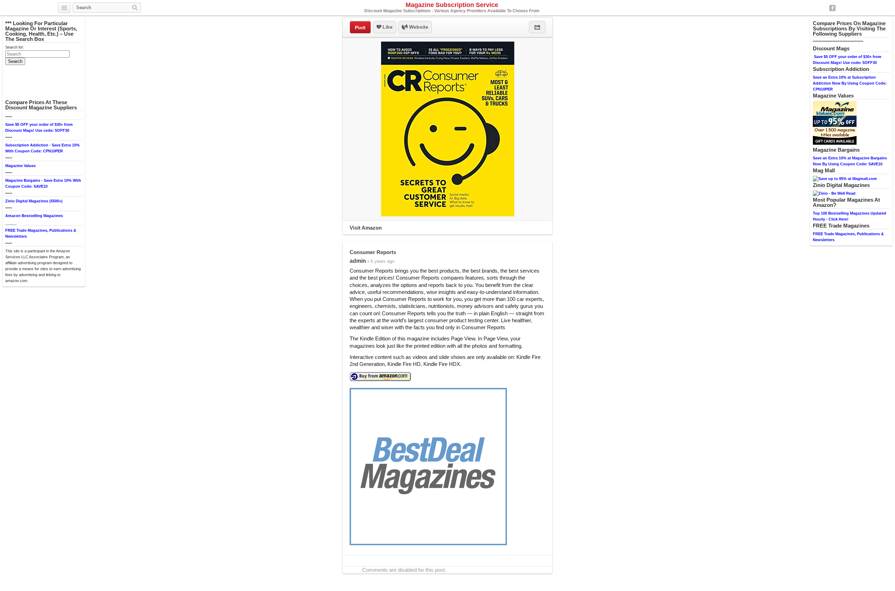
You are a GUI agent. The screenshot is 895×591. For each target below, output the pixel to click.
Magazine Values (20, 166)
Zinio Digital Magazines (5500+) (34, 201)
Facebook (832, 8)
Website (418, 27)
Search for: (14, 47)
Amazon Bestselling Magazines (34, 216)
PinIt (360, 27)
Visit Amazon (366, 228)
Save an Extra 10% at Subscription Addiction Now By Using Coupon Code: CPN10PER (850, 83)
